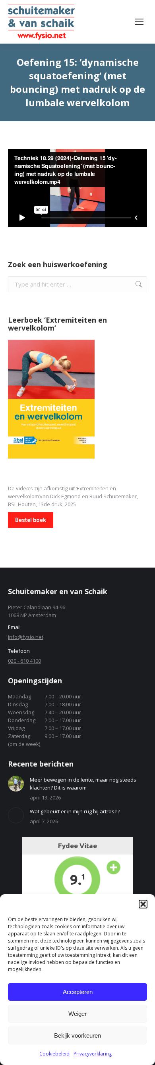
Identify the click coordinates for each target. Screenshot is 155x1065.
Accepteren (78, 992)
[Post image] (16, 784)
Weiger (77, 1013)
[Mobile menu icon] (139, 22)
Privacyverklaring (93, 1053)
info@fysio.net (25, 637)
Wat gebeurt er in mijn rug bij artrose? (75, 811)
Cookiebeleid (54, 1053)
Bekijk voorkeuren (77, 1035)
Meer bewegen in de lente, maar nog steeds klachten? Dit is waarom (83, 783)
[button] (143, 904)
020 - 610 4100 (24, 660)
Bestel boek (30, 520)
